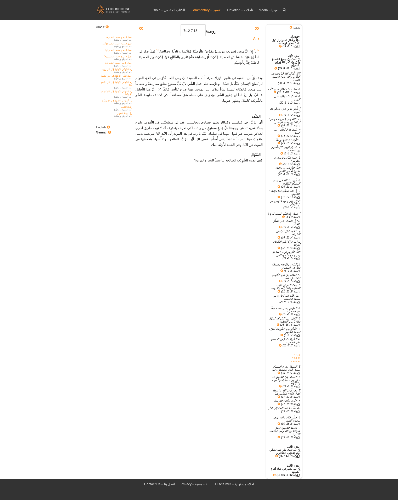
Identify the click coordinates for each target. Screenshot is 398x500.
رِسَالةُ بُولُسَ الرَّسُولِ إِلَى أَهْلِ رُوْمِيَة (117, 69)
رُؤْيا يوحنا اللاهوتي (124, 113)
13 (157, 50)
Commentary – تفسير (206, 10)
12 (257, 50)
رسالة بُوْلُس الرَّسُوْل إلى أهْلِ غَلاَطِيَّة (116, 76)
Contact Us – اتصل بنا (159, 484)
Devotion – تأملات (240, 10)
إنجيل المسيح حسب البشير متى (118, 37)
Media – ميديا (268, 10)
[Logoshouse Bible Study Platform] (121, 10)
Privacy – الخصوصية (195, 484)
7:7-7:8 (297, 355)
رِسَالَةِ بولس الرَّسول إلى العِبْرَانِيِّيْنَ (117, 100)
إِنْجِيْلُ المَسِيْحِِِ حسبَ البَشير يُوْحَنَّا (118, 56)
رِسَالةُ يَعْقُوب (126, 107)
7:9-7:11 (296, 358)
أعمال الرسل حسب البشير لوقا (118, 63)
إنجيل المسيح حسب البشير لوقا (118, 50)
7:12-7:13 (295, 361)
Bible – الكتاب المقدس (169, 10)
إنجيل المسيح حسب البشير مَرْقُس (117, 44)
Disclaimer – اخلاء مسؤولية (234, 484)
